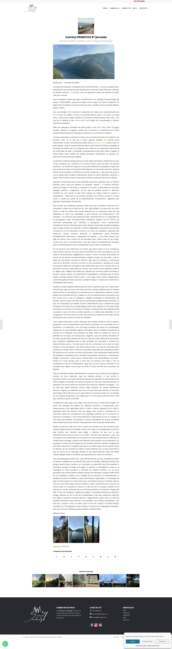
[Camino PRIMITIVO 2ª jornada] (52, 580)
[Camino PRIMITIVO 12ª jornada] (65, 580)
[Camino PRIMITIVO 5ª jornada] (1, 324)
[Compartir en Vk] (100, 557)
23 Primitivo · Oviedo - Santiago (88, 41)
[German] (138, 1)
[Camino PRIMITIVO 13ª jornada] (132, 580)
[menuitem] (105, 8)
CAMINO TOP (126, 615)
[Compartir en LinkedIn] (86, 557)
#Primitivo (65, 546)
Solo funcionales (147, 641)
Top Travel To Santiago (36, 637)
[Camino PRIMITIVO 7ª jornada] (119, 580)
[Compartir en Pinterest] (78, 557)
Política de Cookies (141, 645)
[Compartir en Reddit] (108, 557)
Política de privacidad (153, 645)
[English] (135, 1)
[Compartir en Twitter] (64, 557)
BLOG (124, 617)
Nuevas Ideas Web (57, 637)
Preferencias (162, 641)
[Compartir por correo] (115, 557)
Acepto (133, 641)
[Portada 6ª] (86, 26)
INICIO (124, 610)
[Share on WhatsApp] (71, 557)
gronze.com (100, 143)
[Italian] (140, 1)
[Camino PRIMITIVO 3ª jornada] (38, 580)
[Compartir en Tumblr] (93, 557)
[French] (136, 1)
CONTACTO (126, 620)
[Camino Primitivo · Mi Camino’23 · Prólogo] (92, 580)
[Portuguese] (142, 1)
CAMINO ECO (126, 613)
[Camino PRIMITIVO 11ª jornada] (106, 580)
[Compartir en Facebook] (56, 557)
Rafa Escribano (108, 41)
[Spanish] (143, 1)
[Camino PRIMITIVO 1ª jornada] (79, 580)
